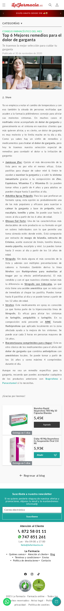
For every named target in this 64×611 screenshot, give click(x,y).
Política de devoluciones (25, 560)
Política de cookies (39, 604)
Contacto (46, 560)
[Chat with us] (7, 602)
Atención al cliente (37, 554)
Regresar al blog (34, 475)
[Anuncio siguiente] (60, 13)
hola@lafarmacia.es (32, 544)
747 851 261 (34, 536)
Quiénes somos (17, 554)
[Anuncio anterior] (3, 13)
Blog (52, 554)
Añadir (40, 455)
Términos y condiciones (27, 557)
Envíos (45, 557)
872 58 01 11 (34, 531)
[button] (3, 5)
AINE (48, 321)
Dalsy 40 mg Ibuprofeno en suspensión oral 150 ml (46, 441)
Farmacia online (35, 596)
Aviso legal (37, 600)
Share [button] (8, 97)
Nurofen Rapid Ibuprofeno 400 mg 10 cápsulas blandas (45, 410)
